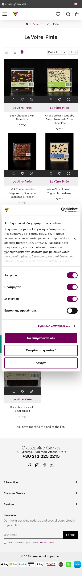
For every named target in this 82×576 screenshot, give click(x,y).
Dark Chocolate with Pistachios (22, 117)
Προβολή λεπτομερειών (54, 325)
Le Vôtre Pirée (22, 107)
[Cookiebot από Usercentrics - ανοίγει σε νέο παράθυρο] (61, 209)
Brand (36, 23)
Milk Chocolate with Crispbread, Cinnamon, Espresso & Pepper (22, 192)
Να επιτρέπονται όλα (41, 338)
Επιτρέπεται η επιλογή (41, 350)
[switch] (72, 287)
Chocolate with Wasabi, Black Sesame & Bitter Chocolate (59, 119)
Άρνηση (41, 362)
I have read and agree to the (31, 542)
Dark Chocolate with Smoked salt (22, 409)
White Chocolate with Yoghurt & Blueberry (59, 191)
